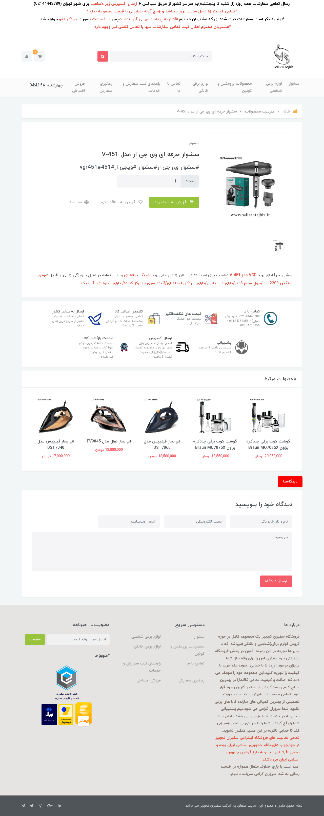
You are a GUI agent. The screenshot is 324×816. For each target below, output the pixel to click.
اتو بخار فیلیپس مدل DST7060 (162, 445)
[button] (39, 56)
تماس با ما (173, 87)
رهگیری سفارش (105, 87)
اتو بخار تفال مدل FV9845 (109, 441)
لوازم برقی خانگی (200, 87)
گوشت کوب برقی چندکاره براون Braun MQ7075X (215, 445)
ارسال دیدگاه (276, 581)
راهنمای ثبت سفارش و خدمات (141, 87)
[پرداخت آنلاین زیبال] (49, 714)
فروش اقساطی (78, 87)
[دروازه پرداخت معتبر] (65, 714)
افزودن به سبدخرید (171, 202)
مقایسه (76, 202)
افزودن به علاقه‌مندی (119, 202)
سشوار (294, 83)
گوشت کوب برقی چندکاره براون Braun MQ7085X (268, 445)
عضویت (35, 639)
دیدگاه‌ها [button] (290, 481)
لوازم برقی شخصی (274, 87)
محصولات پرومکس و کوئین (235, 87)
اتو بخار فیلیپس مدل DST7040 (55, 445)
